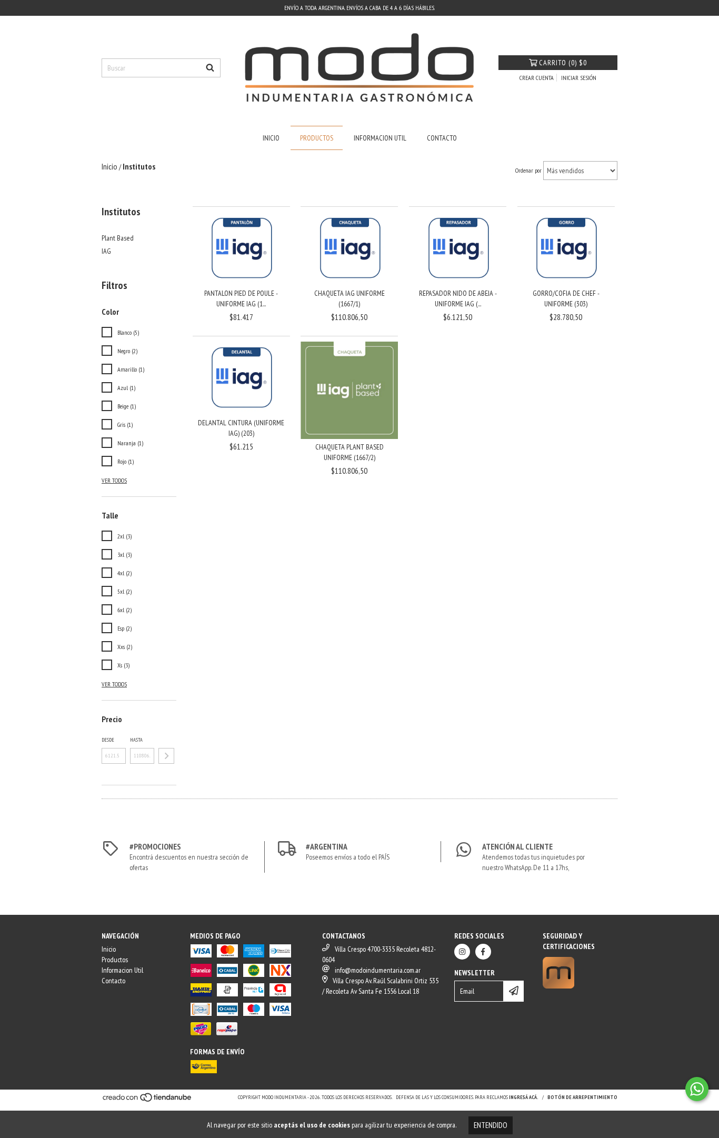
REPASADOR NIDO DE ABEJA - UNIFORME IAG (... (458, 298)
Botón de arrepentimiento (582, 1097)
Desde (108, 739)
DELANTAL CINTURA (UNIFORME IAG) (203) (241, 428)
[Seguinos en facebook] (483, 952)
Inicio (271, 138)
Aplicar (166, 756)
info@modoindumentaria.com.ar (378, 970)
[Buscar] (210, 67)
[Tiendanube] (148, 1100)
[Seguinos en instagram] (462, 952)
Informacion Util (380, 138)
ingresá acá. (523, 1097)
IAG (106, 251)
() (563, 62)
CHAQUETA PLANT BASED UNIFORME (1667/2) (349, 452)
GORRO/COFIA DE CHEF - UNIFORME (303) (566, 298)
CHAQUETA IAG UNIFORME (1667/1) (349, 298)
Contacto (442, 138)
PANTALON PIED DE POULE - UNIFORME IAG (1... (241, 298)
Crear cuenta (537, 78)
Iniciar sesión (578, 78)
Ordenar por (528, 170)
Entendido (490, 1125)
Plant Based (118, 238)
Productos (316, 138)
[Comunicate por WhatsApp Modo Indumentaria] (696, 1089)
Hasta (136, 739)
